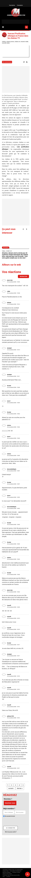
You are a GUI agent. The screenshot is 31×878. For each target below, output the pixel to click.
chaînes (4, 41)
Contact (8, 876)
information (5, 247)
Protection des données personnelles (11, 875)
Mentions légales (7, 872)
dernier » (20, 788)
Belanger (9, 302)
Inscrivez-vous (10, 803)
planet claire (10, 280)
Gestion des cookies (7, 873)
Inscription (12, 5)
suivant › (11, 788)
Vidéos (3, 251)
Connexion (20, 5)
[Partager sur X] (27, 62)
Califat (8, 291)
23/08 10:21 (9, 251)
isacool (8, 401)
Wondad (9, 385)
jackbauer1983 (10, 716)
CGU (4, 876)
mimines (9, 425)
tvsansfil (9, 605)
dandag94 (9, 348)
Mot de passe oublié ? (11, 832)
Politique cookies (16, 872)
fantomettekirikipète (11, 469)
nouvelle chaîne (6, 43)
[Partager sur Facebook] (24, 62)
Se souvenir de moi (10, 816)
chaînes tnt (17, 41)
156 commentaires (7, 62)
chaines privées (10, 41)
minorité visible (24, 41)
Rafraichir (23, 276)
